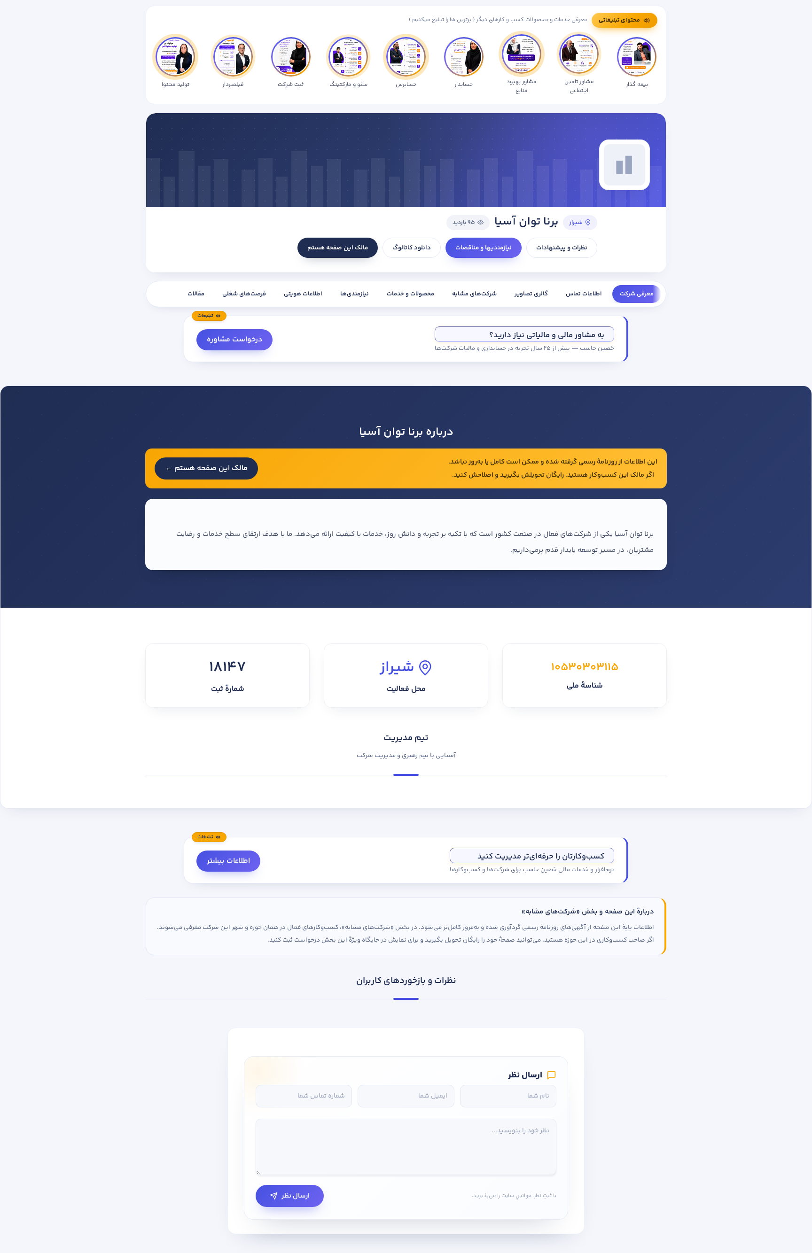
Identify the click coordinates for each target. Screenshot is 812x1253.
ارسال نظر (295, 1196)
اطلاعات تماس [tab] (584, 294)
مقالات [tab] (195, 294)
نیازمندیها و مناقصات (483, 248)
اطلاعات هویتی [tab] (303, 294)
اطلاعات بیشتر (228, 861)
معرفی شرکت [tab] (637, 294)
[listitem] (175, 64)
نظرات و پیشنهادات (561, 248)
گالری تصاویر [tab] (531, 294)
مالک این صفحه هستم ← (206, 468)
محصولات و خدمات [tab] (410, 294)
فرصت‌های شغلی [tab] (244, 294)
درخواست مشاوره (234, 340)
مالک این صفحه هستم (337, 248)
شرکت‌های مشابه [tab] (474, 294)
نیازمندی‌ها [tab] (354, 294)
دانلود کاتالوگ (411, 248)
